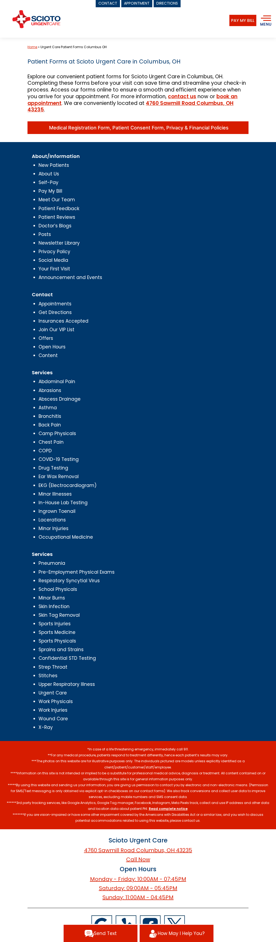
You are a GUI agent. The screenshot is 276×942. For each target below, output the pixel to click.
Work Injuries (53, 710)
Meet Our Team (57, 199)
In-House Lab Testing (63, 502)
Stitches (48, 675)
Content (48, 355)
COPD (45, 450)
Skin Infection (54, 606)
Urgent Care (53, 693)
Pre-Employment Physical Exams (77, 572)
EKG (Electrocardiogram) (67, 485)
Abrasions (50, 390)
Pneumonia (52, 563)
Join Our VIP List (56, 329)
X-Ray (46, 727)
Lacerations (52, 520)
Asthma (48, 407)
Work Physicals (56, 701)
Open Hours (52, 347)
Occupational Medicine (66, 537)
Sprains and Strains (61, 649)
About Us (49, 174)
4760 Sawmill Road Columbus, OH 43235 (138, 850)
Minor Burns (52, 598)
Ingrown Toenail (57, 511)
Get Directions (55, 312)
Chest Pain (51, 442)
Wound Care (53, 718)
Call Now (138, 859)
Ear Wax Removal (59, 476)
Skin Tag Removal (59, 615)
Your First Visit (54, 269)
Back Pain (50, 425)
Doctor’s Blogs (55, 226)
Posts (45, 234)
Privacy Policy (54, 251)
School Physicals (58, 589)
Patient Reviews (57, 217)
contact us (182, 96)
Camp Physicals (57, 433)
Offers (46, 338)
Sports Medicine (57, 632)
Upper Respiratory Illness (67, 684)
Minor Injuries (53, 528)
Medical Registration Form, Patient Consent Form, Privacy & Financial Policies (138, 127)
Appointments (55, 304)
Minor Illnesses (55, 494)
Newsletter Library (59, 243)
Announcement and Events (70, 277)
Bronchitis (50, 416)
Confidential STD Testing (67, 658)
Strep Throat (53, 667)
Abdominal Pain (57, 381)
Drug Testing (53, 468)
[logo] (36, 19)
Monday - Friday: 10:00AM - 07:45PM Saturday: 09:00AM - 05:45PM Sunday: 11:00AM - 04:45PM (138, 888)
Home (32, 47)
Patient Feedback (59, 208)
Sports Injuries (55, 623)
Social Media (53, 260)
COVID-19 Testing (59, 459)
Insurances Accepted (63, 321)
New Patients (54, 165)
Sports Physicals (57, 641)
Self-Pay (48, 182)
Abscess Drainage (60, 399)
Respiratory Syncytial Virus (69, 580)
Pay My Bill (50, 191)
